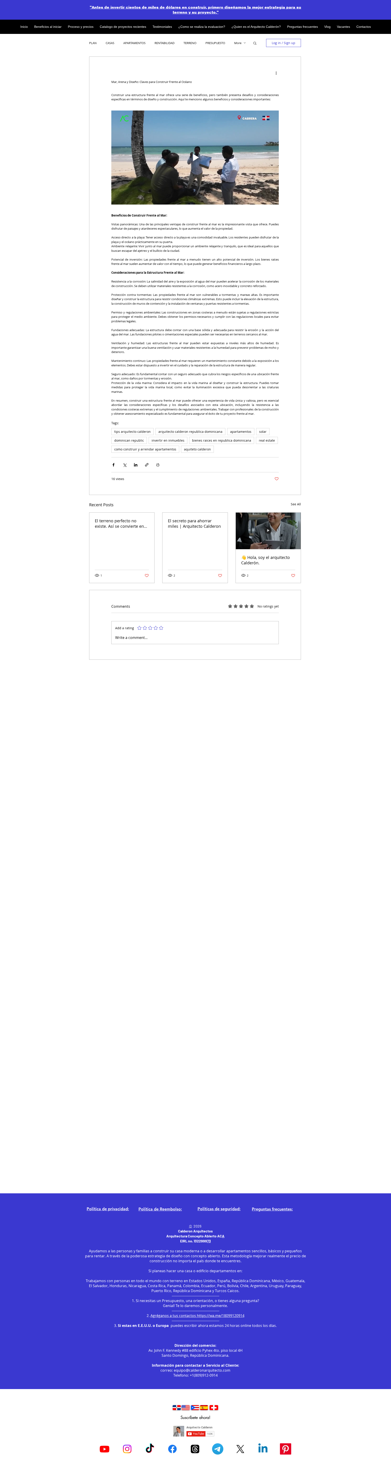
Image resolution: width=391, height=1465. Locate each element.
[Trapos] (195, 1449)
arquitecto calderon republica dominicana (190, 431)
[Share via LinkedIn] (136, 465)
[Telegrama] (217, 1449)
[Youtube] (104, 1449)
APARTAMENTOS (134, 43)
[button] (255, 43)
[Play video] (195, 158)
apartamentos (240, 431)
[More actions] (276, 73)
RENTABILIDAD (164, 43)
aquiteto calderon (197, 449)
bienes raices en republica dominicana (221, 440)
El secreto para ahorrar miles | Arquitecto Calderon (194, 523)
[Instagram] (127, 1449)
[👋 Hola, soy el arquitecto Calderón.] (268, 531)
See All (296, 504)
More (237, 43)
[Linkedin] (263, 1449)
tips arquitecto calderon (132, 431)
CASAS (110, 43)
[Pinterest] (285, 1449)
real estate (267, 440)
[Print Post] (158, 465)
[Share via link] (147, 465)
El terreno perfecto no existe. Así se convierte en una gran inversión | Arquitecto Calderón (119, 523)
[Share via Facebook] (113, 465)
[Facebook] (172, 1449)
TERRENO (190, 43)
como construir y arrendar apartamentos (145, 449)
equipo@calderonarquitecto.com (202, 1370)
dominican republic (129, 440)
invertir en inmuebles (168, 440)
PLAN (93, 43)
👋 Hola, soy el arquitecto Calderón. (265, 560)
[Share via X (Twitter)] (124, 465)
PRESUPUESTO (215, 43)
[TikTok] (149, 1449)
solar (263, 431)
